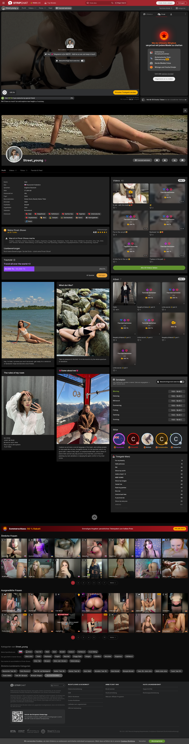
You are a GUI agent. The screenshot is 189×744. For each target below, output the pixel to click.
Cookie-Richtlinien (74, 700)
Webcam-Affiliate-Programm (115, 696)
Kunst (80, 217)
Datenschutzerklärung (75, 689)
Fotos (42, 8)
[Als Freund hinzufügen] (175, 160)
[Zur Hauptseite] (18, 3)
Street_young (22, 647)
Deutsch (56, 685)
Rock (30, 221)
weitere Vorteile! (167, 74)
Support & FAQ (147, 689)
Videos (32, 8)
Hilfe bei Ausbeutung (74, 708)
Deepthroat (41, 214)
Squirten (82, 214)
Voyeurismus (32, 217)
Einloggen (181, 3)
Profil (24, 8)
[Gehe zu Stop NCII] (53, 731)
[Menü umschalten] (3, 3)
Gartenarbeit (68, 217)
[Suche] (112, 2)
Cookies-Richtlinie (128, 741)
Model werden (110, 689)
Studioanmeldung (111, 693)
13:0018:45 (175, 410)
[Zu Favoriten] (4, 92)
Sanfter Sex (69, 214)
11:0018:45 (176, 391)
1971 (117, 310)
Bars (44, 217)
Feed (50, 8)
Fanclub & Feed (36, 170)
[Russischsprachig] (21, 652)
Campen (55, 217)
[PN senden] (182, 160)
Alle (180, 180)
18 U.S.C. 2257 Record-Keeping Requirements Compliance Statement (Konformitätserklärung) (149, 731)
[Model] (185, 110)
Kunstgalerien (93, 217)
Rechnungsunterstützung (151, 693)
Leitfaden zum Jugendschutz (77, 704)
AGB (69, 693)
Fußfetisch (55, 214)
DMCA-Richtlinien (73, 696)
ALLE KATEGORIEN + (53, 675)
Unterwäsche (95, 214)
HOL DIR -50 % (180, 528)
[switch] (182, 381)
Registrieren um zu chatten (164, 79)
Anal (29, 214)
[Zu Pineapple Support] (43, 731)
